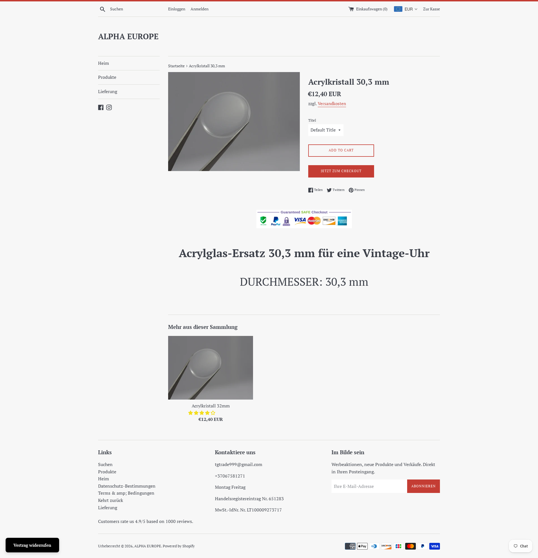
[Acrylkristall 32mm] (210, 368)
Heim (103, 63)
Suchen (105, 464)
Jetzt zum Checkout (341, 171)
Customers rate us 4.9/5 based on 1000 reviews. (145, 521)
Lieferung (107, 91)
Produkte (107, 77)
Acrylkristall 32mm (211, 406)
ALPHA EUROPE (128, 36)
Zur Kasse (431, 8)
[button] (202, 413)
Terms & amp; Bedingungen (126, 493)
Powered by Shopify (179, 546)
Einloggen (176, 8)
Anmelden (199, 8)
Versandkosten (332, 103)
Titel (312, 120)
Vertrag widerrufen (32, 545)
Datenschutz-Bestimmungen (127, 486)
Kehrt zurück (110, 500)
